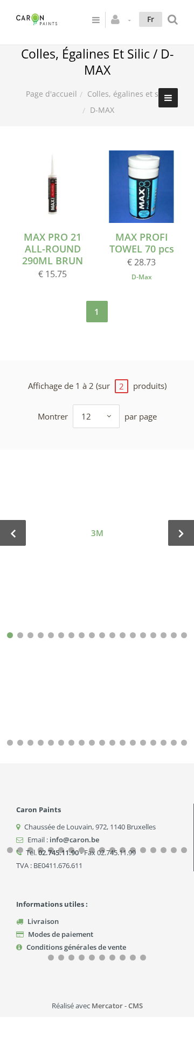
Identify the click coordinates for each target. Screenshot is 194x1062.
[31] (133, 743)
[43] (71, 850)
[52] (164, 850)
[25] (71, 743)
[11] (112, 635)
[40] (41, 850)
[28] (102, 743)
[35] (174, 743)
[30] (123, 743)
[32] (143, 743)
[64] (143, 957)
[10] (102, 635)
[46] (102, 850)
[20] (20, 743)
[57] (71, 957)
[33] (153, 743)
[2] (20, 635)
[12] (123, 635)
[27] (92, 743)
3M (97, 533)
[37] (10, 850)
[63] (133, 957)
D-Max (141, 276)
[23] (51, 743)
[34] (164, 743)
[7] (71, 635)
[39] (30, 850)
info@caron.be (74, 839)
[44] (82, 850)
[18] (184, 635)
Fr (150, 19)
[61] (112, 957)
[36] (184, 743)
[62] (123, 957)
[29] (112, 743)
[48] (123, 850)
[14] (143, 635)
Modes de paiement (60, 934)
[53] (174, 850)
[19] (10, 743)
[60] (102, 957)
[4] (41, 635)
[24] (61, 743)
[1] (10, 635)
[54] (184, 850)
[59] (92, 957)
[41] (51, 850)
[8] (82, 635)
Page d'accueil (51, 94)
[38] (20, 850)
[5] (51, 635)
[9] (92, 635)
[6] (61, 635)
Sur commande (146, 186)
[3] (30, 635)
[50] (143, 850)
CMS (135, 1005)
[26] (82, 743)
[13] (133, 635)
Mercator (107, 1005)
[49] (133, 850)
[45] (92, 850)
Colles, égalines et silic (128, 94)
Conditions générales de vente (76, 947)
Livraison (43, 921)
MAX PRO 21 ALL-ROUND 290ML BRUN (52, 248)
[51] (153, 850)
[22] (41, 743)
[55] (51, 957)
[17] (174, 635)
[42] (61, 850)
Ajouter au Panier (57, 186)
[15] (153, 635)
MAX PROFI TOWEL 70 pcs (141, 242)
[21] (30, 743)
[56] (61, 957)
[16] (164, 635)
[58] (82, 957)
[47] (112, 850)
